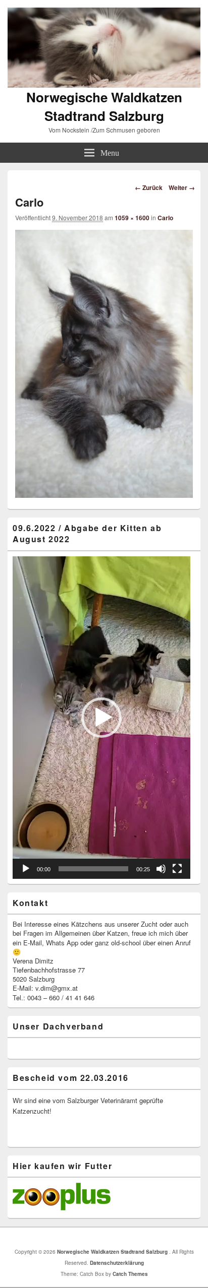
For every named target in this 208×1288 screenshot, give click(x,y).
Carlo (165, 217)
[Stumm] (161, 869)
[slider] (93, 868)
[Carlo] (104, 494)
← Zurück (149, 187)
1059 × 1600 (132, 217)
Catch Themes (130, 1273)
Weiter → (182, 187)
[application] (101, 717)
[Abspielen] (26, 869)
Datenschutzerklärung (117, 1262)
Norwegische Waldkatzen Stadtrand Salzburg (104, 106)
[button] (101, 717)
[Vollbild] (177, 869)
